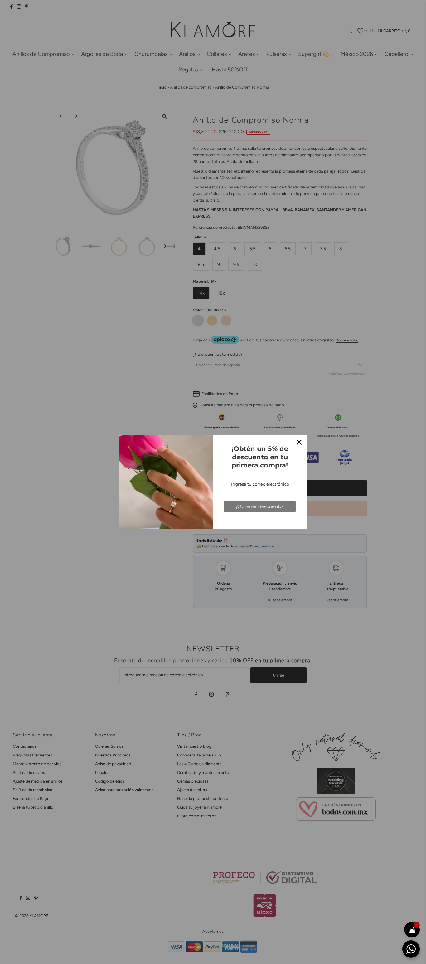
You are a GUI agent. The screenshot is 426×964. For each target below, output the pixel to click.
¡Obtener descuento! (260, 506)
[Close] (299, 442)
